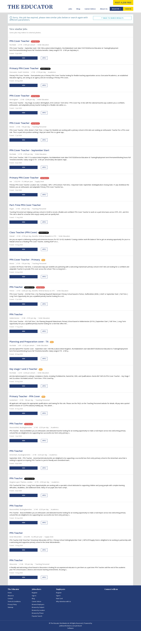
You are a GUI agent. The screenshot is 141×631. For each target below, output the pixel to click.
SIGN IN (128, 9)
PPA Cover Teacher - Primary (24, 259)
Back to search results (113, 18)
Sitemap (10, 607)
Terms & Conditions (14, 601)
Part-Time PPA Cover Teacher (25, 205)
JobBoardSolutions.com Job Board (70, 626)
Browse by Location (38, 610)
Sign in (34, 596)
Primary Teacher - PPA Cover (25, 396)
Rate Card (59, 598)
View (23, 58)
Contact (10, 598)
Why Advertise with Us (63, 601)
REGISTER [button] (116, 9)
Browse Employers (38, 604)
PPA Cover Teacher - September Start (29, 150)
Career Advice (90, 9)
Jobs (70, 9)
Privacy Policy (12, 604)
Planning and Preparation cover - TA (28, 341)
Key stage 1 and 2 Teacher (23, 368)
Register (34, 593)
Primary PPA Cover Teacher (24, 68)
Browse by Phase (38, 613)
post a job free (123, 2)
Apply (44, 58)
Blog (78, 9)
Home (10, 593)
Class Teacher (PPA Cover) (23, 232)
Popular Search (37, 616)
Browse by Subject (38, 607)
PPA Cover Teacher (19, 41)
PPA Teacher (16, 286)
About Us (104, 9)
